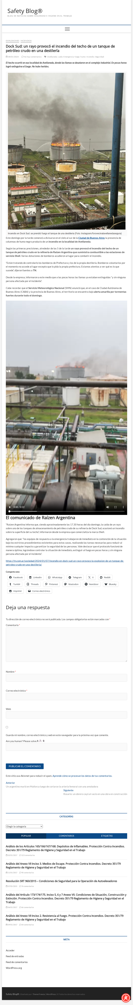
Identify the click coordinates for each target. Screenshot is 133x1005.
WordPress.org (14, 967)
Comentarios (66, 835)
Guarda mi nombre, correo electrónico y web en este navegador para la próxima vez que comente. (57, 735)
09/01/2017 (12, 925)
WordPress (51, 994)
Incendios (26, 40)
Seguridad (99, 56)
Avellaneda (52, 56)
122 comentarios (28, 855)
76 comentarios (27, 886)
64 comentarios (27, 925)
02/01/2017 (12, 855)
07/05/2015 (12, 886)
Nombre (11, 671)
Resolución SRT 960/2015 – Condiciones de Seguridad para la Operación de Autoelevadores (61, 881)
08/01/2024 (13, 56)
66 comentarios (27, 907)
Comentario (13, 625)
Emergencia (68, 56)
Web (8, 708)
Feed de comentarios (17, 962)
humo (83, 56)
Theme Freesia (39, 994)
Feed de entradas (15, 956)
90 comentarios (27, 872)
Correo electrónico (16, 690)
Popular (26, 835)
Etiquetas (107, 835)
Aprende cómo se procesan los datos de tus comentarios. (82, 775)
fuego (77, 56)
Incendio (90, 56)
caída (60, 56)
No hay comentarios (33, 56)
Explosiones (12, 40)
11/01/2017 (12, 872)
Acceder (10, 950)
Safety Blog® (24, 10)
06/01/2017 (12, 907)
